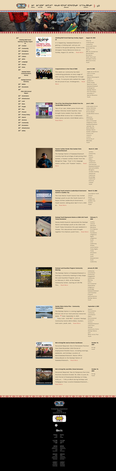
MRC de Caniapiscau (92, 51)
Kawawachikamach (92, 86)
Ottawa (92, 245)
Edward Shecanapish (93, 77)
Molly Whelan (90, 128)
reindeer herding (94, 171)
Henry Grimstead (91, 120)
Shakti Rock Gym (91, 57)
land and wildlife (94, 168)
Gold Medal (89, 119)
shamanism (92, 173)
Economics (55, 459)
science (88, 137)
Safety (56, 455)
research (88, 135)
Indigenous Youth (91, 122)
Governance (54, 447)
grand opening (90, 48)
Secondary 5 (90, 93)
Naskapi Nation (91, 89)
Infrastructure (54, 448)
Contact (55, 462)
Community (55, 456)
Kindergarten (91, 88)
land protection (92, 296)
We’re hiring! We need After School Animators (69, 369)
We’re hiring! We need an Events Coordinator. (69, 343)
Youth (87, 62)
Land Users (91, 325)
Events (90, 197)
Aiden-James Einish (92, 106)
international (92, 164)
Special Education (92, 95)
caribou (91, 151)
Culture (91, 157)
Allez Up (88, 40)
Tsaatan (91, 182)
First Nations (94, 229)
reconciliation (94, 247)
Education (90, 75)
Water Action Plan (93, 334)
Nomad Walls (90, 53)
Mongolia (91, 169)
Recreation (89, 55)
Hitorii (88, 49)
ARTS (56, 443)
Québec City (91, 200)
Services (55, 454)
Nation (55, 446)
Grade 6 (89, 79)
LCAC (91, 241)
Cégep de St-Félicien (93, 71)
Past (56, 436)
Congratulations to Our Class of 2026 (66, 69)
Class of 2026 (91, 73)
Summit (90, 202)
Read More (79, 52)
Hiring (93, 347)
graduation (90, 80)
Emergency (55, 463)
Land (56, 449)
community (89, 44)
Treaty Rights (94, 249)
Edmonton (89, 117)
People (55, 435)
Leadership (91, 199)
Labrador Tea (90, 126)
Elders (90, 159)
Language (55, 441)
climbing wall (90, 42)
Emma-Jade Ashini (91, 46)
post (89, 332)
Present (55, 437)
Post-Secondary (91, 91)
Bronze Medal (90, 111)
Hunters (90, 321)
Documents (55, 451)
